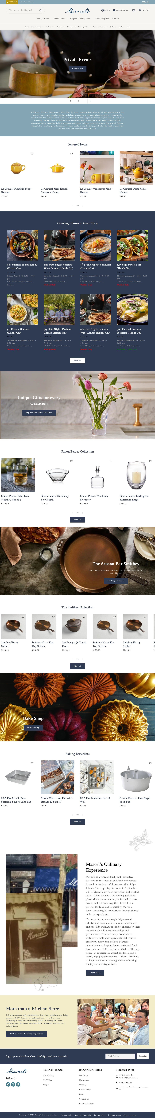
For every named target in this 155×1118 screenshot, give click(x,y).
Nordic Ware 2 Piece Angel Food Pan (135, 799)
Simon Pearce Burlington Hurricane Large (134, 497)
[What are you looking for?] (40, 10)
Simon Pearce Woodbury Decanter (94, 497)
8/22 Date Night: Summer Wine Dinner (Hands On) (58, 266)
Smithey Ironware (116, 581)
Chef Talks (47, 1080)
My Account (84, 1080)
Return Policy (85, 1089)
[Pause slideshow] (90, 101)
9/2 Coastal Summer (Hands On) (18, 330)
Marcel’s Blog (48, 1075)
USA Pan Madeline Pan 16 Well (95, 799)
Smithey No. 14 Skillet (131, 644)
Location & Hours (86, 1103)
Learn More (95, 972)
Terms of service (114, 1115)
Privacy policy (99, 1115)
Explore (33, 53)
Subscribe (143, 1056)
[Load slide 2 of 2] (79, 739)
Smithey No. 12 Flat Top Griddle (43, 644)
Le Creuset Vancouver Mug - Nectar (96, 190)
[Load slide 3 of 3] (78, 101)
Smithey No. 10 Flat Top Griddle (104, 644)
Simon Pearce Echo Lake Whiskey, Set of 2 (15, 497)
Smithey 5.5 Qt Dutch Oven (74, 644)
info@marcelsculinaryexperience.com (134, 1088)
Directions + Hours (27, 2)
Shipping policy (130, 1115)
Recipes (46, 1085)
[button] (43, 18)
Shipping (82, 1085)
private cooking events (53, 1015)
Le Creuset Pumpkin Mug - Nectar (16, 190)
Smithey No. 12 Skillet (9, 644)
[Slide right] (82, 205)
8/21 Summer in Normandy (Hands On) (22, 266)
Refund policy (67, 1115)
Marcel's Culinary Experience (46, 1115)
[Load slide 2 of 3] (74, 101)
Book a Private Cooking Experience (26, 1034)
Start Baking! (33, 727)
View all (77, 360)
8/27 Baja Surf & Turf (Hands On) (129, 266)
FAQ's (81, 1094)
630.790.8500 (125, 1082)
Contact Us (84, 1099)
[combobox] (23, 10)
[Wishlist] (133, 10)
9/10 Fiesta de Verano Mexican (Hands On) (129, 330)
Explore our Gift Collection (39, 412)
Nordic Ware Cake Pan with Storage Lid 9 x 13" (56, 799)
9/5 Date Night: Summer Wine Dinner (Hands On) (95, 330)
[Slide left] (72, 205)
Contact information (83, 1115)
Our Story (83, 1075)
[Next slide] (84, 101)
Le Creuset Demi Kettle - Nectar (134, 190)
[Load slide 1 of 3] (71, 101)
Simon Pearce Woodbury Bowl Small (55, 497)
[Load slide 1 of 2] (76, 739)
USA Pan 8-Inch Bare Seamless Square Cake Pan (16, 799)
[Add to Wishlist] (32, 154)
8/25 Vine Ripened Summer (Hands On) (95, 266)
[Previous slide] (65, 101)
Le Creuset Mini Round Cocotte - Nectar (54, 190)
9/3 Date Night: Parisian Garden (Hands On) (57, 330)
